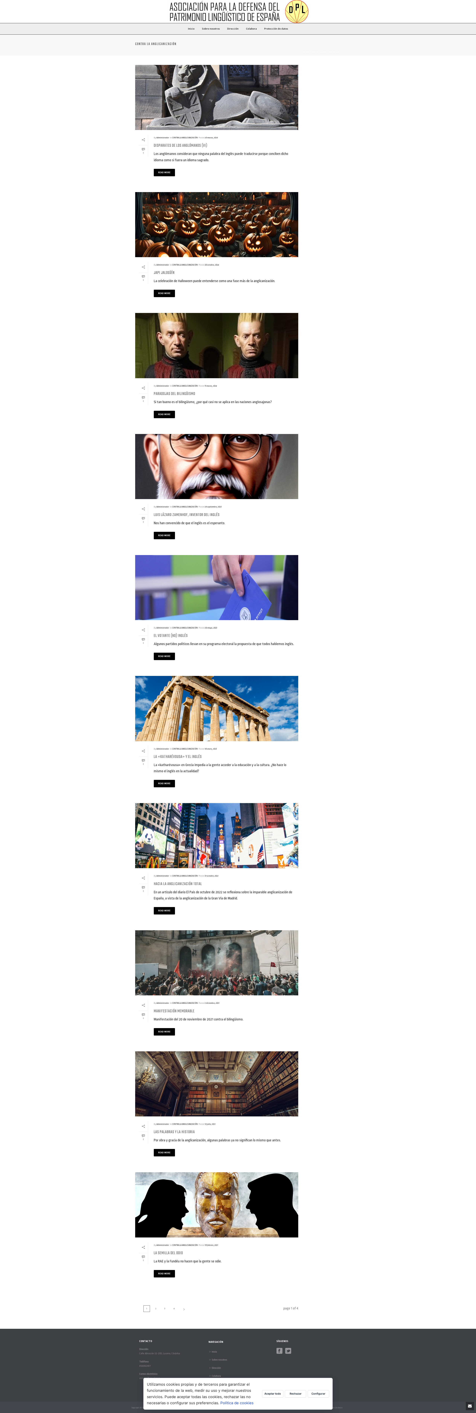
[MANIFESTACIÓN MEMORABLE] (216, 962)
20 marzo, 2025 (211, 137)
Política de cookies (236, 1403)
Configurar (318, 1393)
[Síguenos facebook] (279, 1351)
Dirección (233, 28)
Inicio (191, 28)
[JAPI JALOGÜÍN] (216, 224)
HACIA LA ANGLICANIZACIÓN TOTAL (178, 884)
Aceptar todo (272, 1393)
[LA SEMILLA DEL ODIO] (216, 1204)
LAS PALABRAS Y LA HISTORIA (174, 1132)
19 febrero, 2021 (211, 1245)
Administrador (162, 137)
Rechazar (296, 1393)
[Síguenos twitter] (288, 1351)
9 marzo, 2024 (211, 386)
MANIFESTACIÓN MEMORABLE (174, 1011)
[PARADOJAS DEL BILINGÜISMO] (216, 345)
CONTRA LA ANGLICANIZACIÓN (325, 52)
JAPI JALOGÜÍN (164, 273)
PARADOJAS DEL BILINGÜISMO (174, 394)
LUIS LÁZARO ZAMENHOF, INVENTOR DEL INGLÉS (187, 515)
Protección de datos (276, 28)
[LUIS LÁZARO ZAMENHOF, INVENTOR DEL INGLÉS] (216, 466)
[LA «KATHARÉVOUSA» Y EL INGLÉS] (216, 708)
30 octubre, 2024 (212, 265)
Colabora (251, 28)
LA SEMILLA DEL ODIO (168, 1253)
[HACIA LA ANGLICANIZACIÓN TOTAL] (216, 835)
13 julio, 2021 (210, 1124)
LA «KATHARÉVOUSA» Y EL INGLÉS (178, 757)
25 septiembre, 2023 (213, 507)
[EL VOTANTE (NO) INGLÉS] (216, 587)
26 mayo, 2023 (211, 628)
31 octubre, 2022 (211, 876)
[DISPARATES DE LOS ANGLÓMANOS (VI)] (216, 97)
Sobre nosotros (211, 28)
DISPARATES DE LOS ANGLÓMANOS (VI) (180, 145)
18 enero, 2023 (211, 749)
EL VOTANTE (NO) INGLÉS (171, 636)
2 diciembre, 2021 (212, 1003)
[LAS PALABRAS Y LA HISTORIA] (216, 1083)
